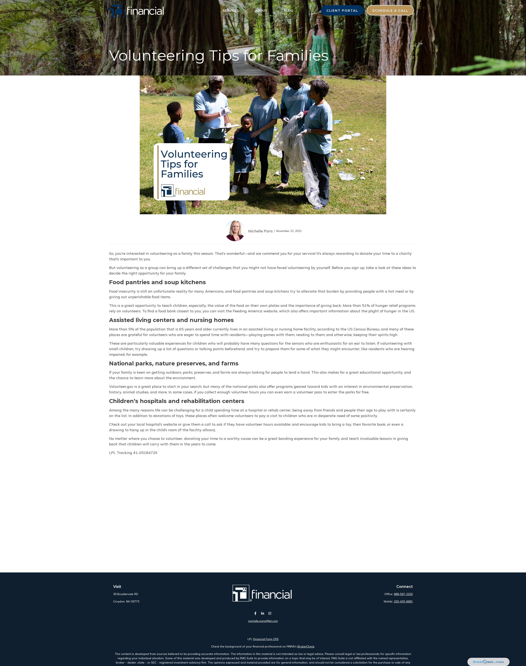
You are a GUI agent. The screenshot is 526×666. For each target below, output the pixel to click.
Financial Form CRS (266, 639)
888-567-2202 (403, 594)
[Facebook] (255, 613)
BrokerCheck (306, 646)
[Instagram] (270, 613)
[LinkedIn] (262, 613)
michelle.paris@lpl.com (263, 621)
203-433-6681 (403, 601)
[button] (230, 10)
